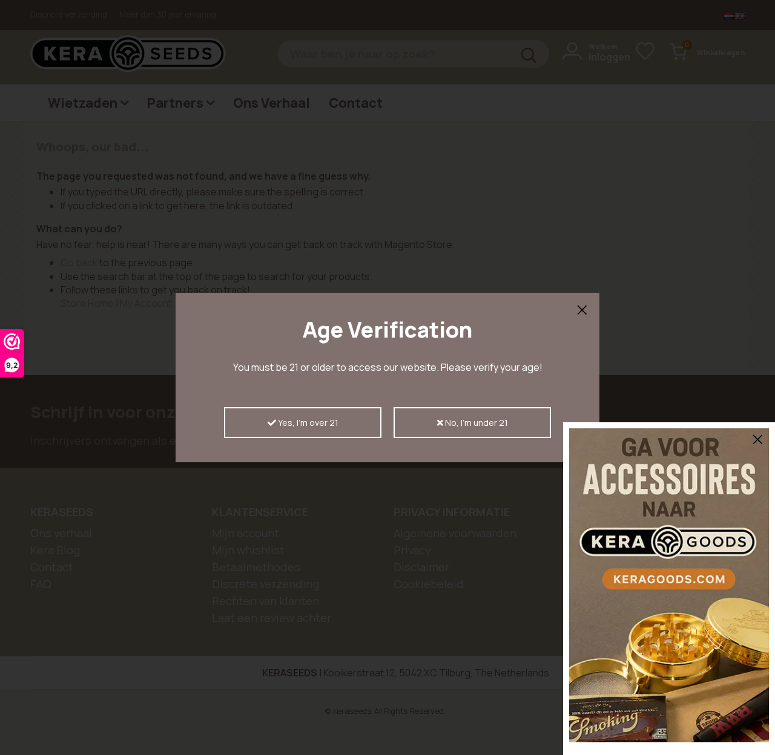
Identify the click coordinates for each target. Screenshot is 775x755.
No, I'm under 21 (475, 422)
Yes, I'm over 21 (307, 422)
